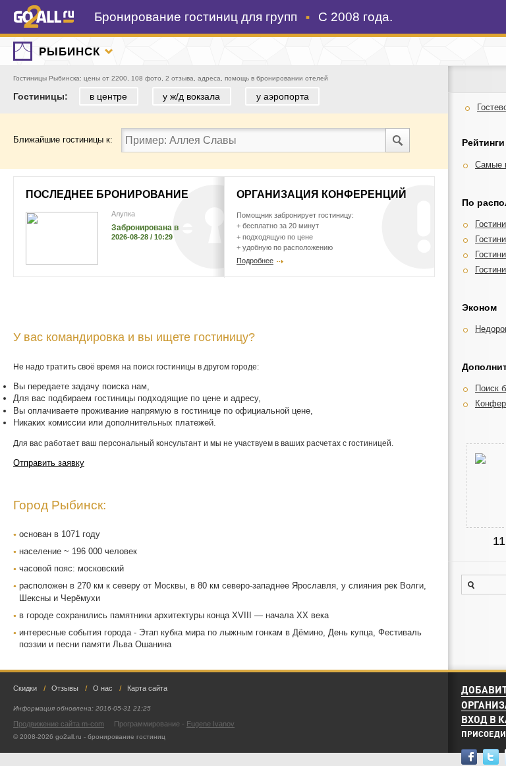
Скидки (25, 688)
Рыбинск (69, 52)
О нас (103, 688)
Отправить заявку (48, 463)
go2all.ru (43, 16)
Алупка (123, 214)
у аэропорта (282, 96)
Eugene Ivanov (210, 724)
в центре (108, 96)
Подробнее (255, 261)
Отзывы (64, 688)
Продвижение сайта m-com (58, 724)
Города (108, 51)
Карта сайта (147, 688)
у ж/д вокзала (191, 96)
